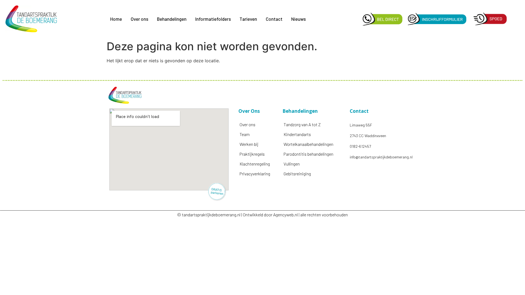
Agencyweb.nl (285, 214)
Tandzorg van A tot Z (302, 124)
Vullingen (292, 163)
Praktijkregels (252, 154)
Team (245, 134)
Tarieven (248, 19)
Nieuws (298, 19)
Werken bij (249, 144)
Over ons (139, 19)
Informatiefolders (213, 19)
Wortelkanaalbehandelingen (308, 144)
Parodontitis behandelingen (308, 154)
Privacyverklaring (255, 173)
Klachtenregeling (255, 163)
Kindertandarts (297, 134)
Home (116, 19)
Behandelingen (171, 19)
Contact (274, 19)
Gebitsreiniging (297, 173)
